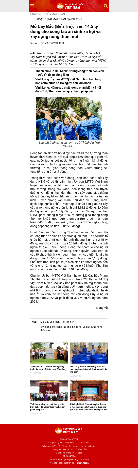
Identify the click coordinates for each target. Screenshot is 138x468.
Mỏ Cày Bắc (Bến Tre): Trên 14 (57, 321)
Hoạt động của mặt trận (47, 14)
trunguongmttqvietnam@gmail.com (72, 459)
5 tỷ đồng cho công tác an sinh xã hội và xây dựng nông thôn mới (71, 328)
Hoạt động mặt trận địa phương (59, 19)
